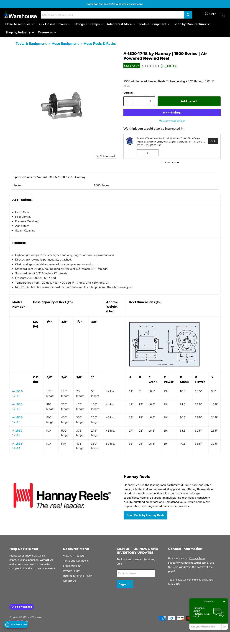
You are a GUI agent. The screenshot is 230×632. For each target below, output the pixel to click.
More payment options (172, 121)
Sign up (124, 584)
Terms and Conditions (76, 560)
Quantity (128, 92)
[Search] (188, 15)
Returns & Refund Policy (77, 576)
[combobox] (112, 15)
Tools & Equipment (31, 43)
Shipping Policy (72, 565)
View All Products (73, 555)
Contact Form (197, 558)
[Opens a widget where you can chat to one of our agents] (208, 614)
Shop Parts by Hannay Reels (145, 515)
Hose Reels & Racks (100, 43)
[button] (211, 14)
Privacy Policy (71, 571)
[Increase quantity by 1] (150, 101)
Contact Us (69, 581)
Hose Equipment (65, 43)
